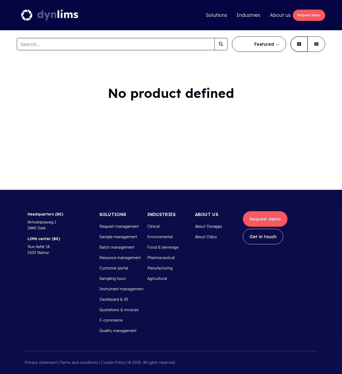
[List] (316, 44)
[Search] (221, 44)
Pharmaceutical (161, 257)
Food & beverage (162, 247)
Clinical (153, 226)
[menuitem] (216, 15)
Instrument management (121, 289)
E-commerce (111, 320)
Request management (119, 226)
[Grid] (299, 44)
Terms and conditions (79, 362)
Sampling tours (112, 278)
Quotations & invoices (119, 309)
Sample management (118, 236)
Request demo (309, 15)
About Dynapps (208, 226)
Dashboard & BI (113, 299)
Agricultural (157, 278)
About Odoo (206, 236)
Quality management (118, 330)
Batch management (116, 247)
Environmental (160, 236)
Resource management (120, 257)
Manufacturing (160, 268)
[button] (259, 44)
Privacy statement (41, 362)
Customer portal (113, 268)
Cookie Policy (113, 362)
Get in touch (263, 236)
